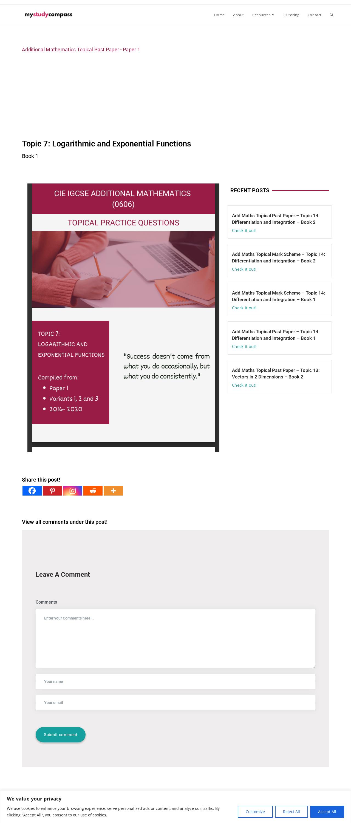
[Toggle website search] (332, 15)
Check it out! (244, 230)
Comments (46, 602)
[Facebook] (32, 491)
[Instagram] (72, 491)
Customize (255, 811)
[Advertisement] (175, 96)
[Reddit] (93, 491)
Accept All (327, 811)
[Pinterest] (52, 491)
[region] (175, 806)
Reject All (291, 811)
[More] (113, 491)
